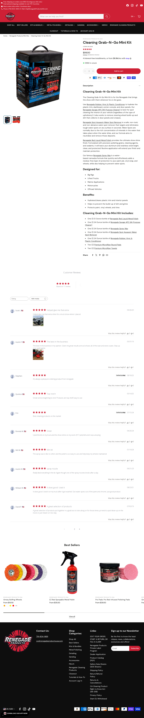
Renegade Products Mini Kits (19, 36)
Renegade (87, 110)
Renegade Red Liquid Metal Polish (97, 140)
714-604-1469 (42, 636)
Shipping (85, 54)
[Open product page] (26, 572)
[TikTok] (136, 5)
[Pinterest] (100, 255)
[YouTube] (141, 5)
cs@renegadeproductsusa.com (49, 641)
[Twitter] (96, 255)
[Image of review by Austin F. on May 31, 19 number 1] (38, 354)
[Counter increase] (93, 71)
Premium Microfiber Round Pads (107, 245)
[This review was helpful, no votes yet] (128, 333)
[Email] (107, 255)
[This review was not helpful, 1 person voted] (131, 367)
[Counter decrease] (85, 71)
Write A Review (88, 285)
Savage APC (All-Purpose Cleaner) (106, 110)
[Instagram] (132, 5)
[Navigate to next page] (80, 529)
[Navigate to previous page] (64, 529)
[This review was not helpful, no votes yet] (131, 333)
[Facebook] (127, 5)
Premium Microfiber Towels (105, 248)
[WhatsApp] (103, 255)
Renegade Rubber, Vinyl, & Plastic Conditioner (106, 104)
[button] (74, 16)
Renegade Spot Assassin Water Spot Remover (102, 122)
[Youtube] (33, 709)
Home (5, 36)
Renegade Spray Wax (102, 155)
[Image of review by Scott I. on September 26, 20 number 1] (38, 320)
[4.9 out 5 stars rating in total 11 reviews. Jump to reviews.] (87, 49)
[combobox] (19, 299)
